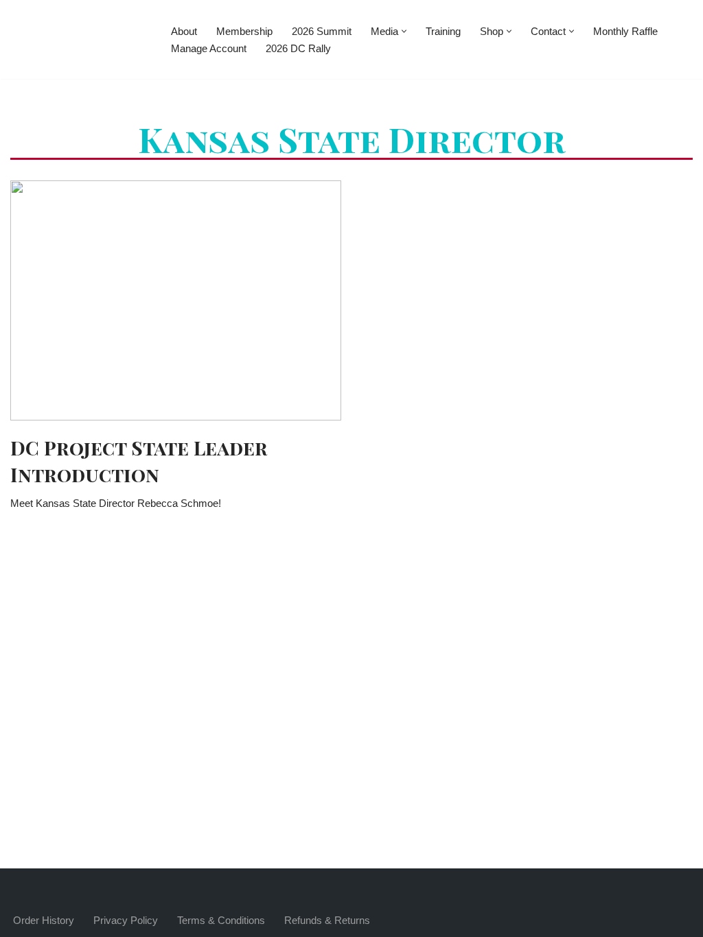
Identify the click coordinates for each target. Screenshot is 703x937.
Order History (43, 920)
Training (443, 31)
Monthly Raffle (625, 31)
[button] (404, 31)
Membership (244, 31)
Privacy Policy (125, 920)
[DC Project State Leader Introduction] (175, 300)
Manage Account (208, 48)
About (184, 31)
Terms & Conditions (221, 920)
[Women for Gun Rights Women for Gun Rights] (79, 39)
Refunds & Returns (327, 920)
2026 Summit (322, 31)
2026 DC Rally (298, 48)
